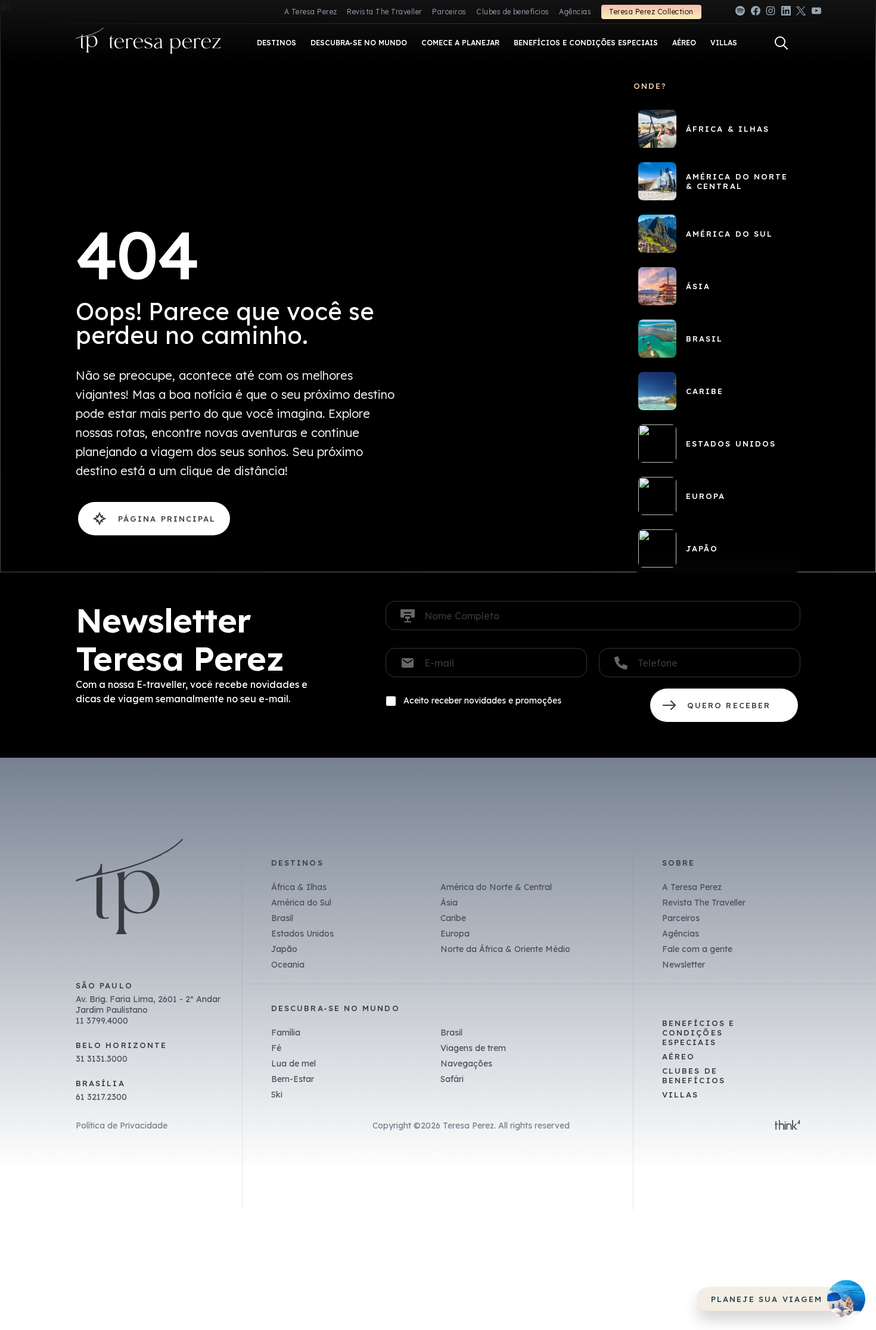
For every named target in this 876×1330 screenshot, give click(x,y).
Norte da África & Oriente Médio (505, 949)
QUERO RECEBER (724, 705)
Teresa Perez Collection (651, 11)
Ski (276, 1094)
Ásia (449, 902)
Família (285, 1032)
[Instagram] (770, 12)
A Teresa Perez (310, 11)
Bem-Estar (292, 1079)
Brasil (282, 918)
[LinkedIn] (786, 12)
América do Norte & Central (496, 887)
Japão (284, 949)
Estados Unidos (302, 933)
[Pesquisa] (781, 43)
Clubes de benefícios (512, 11)
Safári (452, 1079)
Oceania (288, 964)
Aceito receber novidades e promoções (482, 700)
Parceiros (449, 11)
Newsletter (683, 964)
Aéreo (678, 1056)
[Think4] (787, 1126)
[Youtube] (816, 12)
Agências (575, 11)
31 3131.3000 (102, 1058)
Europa (455, 933)
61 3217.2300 (101, 1097)
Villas (680, 1094)
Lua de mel (293, 1063)
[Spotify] (740, 12)
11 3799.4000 (102, 1020)
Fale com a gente (697, 949)
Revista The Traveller (384, 11)
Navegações (466, 1063)
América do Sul (301, 902)
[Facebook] (755, 12)
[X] (801, 12)
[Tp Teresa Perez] (148, 43)
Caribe (453, 918)
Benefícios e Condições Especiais (698, 1032)
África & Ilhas (299, 887)
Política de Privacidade (121, 1125)
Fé (276, 1048)
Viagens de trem (473, 1048)
